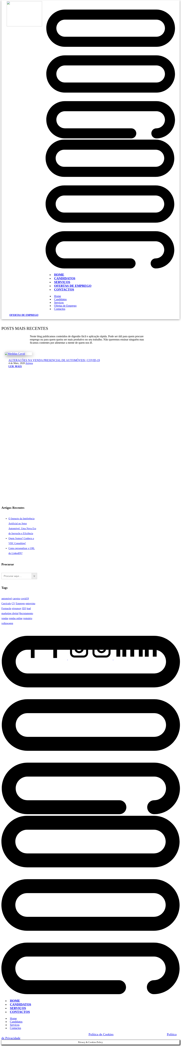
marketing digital (10, 613)
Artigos (29, 363)
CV (13, 603)
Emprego (20, 603)
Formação (6, 608)
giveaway (16, 608)
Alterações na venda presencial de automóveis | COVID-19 (54, 360)
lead (29, 608)
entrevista (30, 603)
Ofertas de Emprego (23, 315)
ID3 (24, 608)
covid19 (25, 598)
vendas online (15, 618)
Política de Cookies (101, 1034)
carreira (16, 598)
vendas (4, 618)
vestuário (27, 618)
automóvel (6, 598)
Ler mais (15, 366)
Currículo (6, 603)
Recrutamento (26, 613)
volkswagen (7, 623)
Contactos (64, 289)
